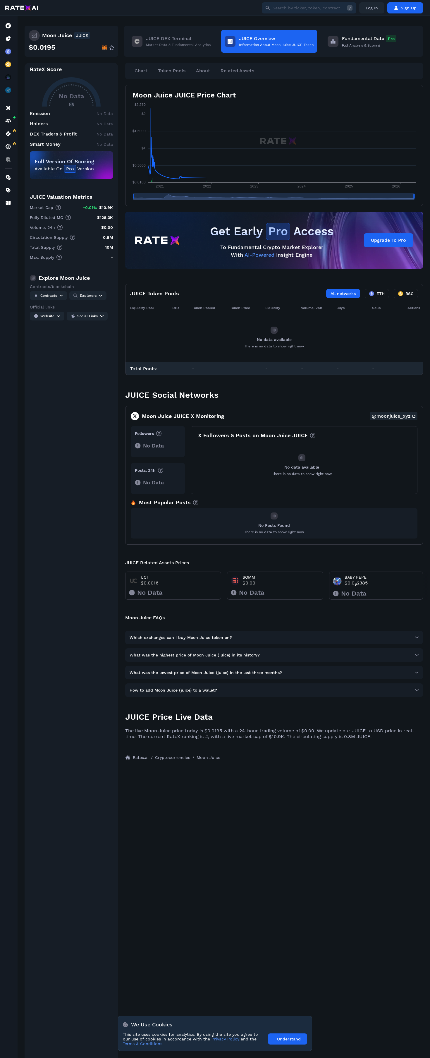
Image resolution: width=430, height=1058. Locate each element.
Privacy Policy (225, 1039)
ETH (380, 293)
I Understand (287, 1039)
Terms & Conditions (142, 1043)
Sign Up (409, 8)
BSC (409, 293)
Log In (372, 8)
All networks (343, 293)
